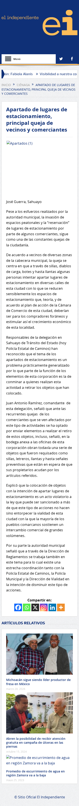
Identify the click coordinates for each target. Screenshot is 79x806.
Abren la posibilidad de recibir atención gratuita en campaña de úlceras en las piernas (35, 742)
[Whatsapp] (27, 607)
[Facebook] (18, 607)
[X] (35, 607)
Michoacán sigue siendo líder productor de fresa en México (38, 682)
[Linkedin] (52, 607)
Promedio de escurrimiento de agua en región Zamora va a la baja (35, 773)
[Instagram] (44, 607)
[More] (61, 607)
